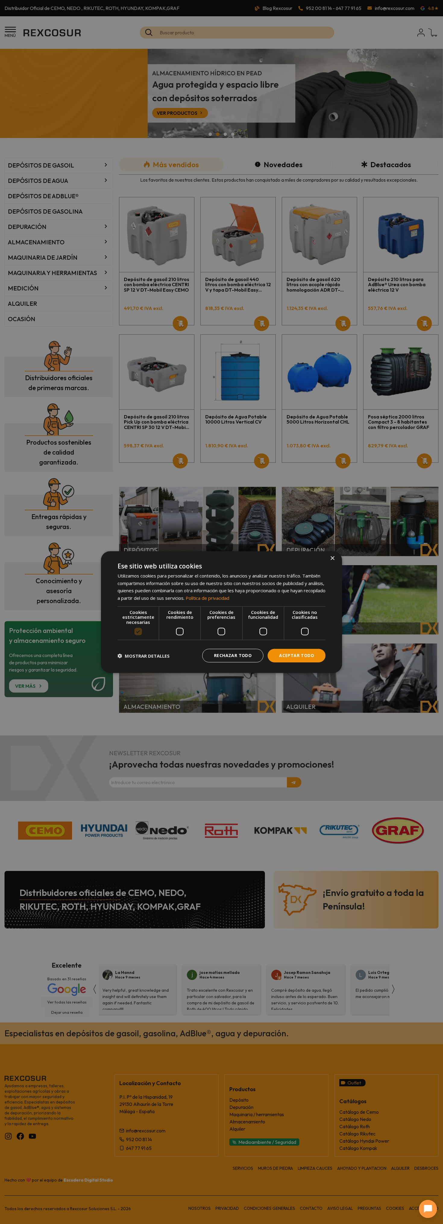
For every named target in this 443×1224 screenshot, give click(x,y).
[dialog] (221, 612)
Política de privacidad (207, 598)
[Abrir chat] (428, 1209)
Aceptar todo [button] (296, 655)
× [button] (332, 558)
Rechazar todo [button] (233, 655)
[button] (144, 655)
